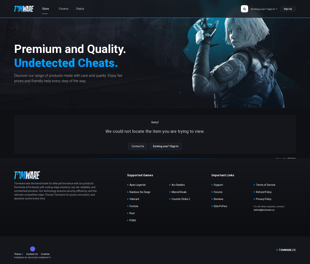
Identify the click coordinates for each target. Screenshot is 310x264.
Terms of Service (265, 185)
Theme (18, 254)
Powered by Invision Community (32, 258)
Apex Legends (138, 185)
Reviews (218, 199)
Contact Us (138, 146)
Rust (132, 213)
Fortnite (134, 206)
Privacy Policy (263, 199)
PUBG (133, 220)
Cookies (45, 254)
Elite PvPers (220, 206)
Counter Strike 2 (181, 199)
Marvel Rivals (179, 192)
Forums (218, 192)
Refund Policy (264, 192)
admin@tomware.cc (264, 210)
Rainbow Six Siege (140, 192)
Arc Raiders (178, 185)
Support (218, 185)
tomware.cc (286, 250)
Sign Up (288, 9)
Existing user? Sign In (263, 9)
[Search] (244, 8)
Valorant (134, 199)
